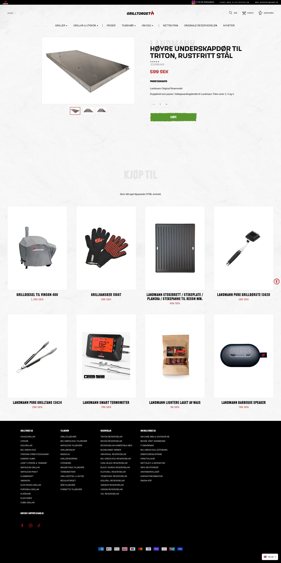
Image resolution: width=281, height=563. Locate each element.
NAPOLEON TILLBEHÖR (71, 445)
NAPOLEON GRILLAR (30, 467)
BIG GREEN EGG (28, 450)
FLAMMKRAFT (27, 476)
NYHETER (229, 25)
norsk (10, 13)
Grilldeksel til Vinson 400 (37, 295)
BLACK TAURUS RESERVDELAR (115, 467)
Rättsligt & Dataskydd (152, 463)
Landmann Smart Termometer (106, 403)
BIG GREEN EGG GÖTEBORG (154, 450)
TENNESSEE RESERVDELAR (114, 476)
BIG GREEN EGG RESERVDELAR (116, 459)
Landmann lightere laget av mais (175, 403)
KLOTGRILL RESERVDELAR (113, 472)
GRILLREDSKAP (67, 450)
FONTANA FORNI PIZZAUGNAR (34, 454)
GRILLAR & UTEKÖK (84, 25)
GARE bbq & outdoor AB (234, 2)
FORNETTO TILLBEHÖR (71, 489)
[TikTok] (39, 525)
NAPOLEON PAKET (29, 472)
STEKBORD (65, 463)
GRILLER (60, 25)
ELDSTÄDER (26, 498)
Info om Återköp (149, 467)
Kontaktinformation (151, 476)
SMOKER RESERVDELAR (112, 485)
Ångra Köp (146, 481)
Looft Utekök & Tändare (33, 463)
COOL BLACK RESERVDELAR (114, 463)
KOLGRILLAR (26, 445)
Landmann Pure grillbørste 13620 (243, 295)
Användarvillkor (149, 472)
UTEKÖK (24, 441)
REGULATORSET (68, 481)
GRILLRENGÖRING (68, 459)
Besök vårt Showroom (152, 441)
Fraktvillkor (147, 459)
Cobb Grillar (27, 503)
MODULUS (65, 454)
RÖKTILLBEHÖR (67, 485)
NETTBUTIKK (170, 25)
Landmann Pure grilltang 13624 (37, 403)
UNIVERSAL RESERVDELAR (113, 454)
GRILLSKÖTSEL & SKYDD (72, 476)
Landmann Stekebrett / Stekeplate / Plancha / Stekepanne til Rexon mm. (175, 297)
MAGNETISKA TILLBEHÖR (72, 467)
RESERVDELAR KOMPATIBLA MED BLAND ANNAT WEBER (116, 447)
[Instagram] (30, 525)
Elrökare (25, 494)
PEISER (111, 25)
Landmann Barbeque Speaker (244, 403)
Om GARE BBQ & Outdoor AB (154, 437)
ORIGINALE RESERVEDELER (200, 25)
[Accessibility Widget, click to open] (277, 281)
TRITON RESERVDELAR (111, 437)
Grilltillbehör (68, 437)
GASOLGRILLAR (27, 437)
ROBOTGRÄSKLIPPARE (151, 454)
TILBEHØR (128, 25)
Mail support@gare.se (266, 2)
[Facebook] (22, 525)
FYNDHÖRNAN (147, 445)
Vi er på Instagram (204, 2)
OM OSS (146, 25)
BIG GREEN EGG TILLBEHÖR (73, 441)
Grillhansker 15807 (106, 295)
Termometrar (67, 472)
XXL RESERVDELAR (110, 494)
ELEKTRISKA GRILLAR (30, 485)
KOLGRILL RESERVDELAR (113, 481)
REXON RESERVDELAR (111, 441)
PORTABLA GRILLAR (29, 489)
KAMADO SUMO (27, 459)
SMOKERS (25, 481)
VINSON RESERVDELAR (112, 489)
